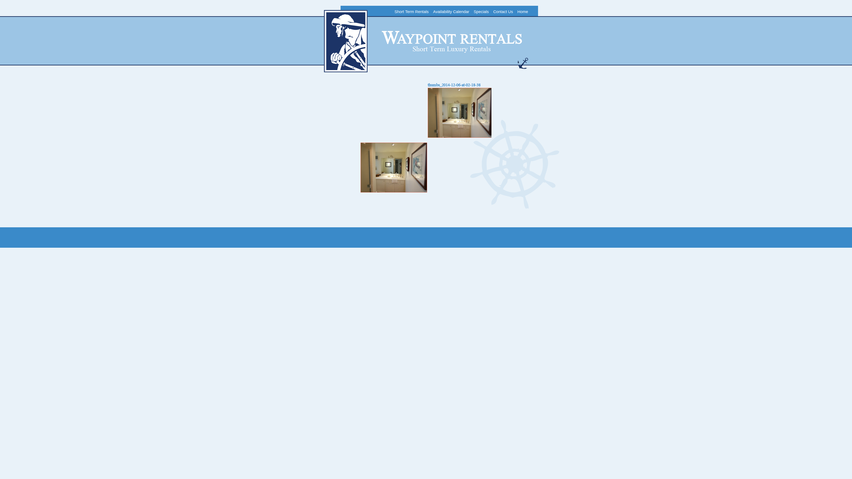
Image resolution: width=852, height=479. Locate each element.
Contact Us (503, 12)
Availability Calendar (451, 12)
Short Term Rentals (411, 12)
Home (522, 12)
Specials (481, 12)
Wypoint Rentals (452, 38)
